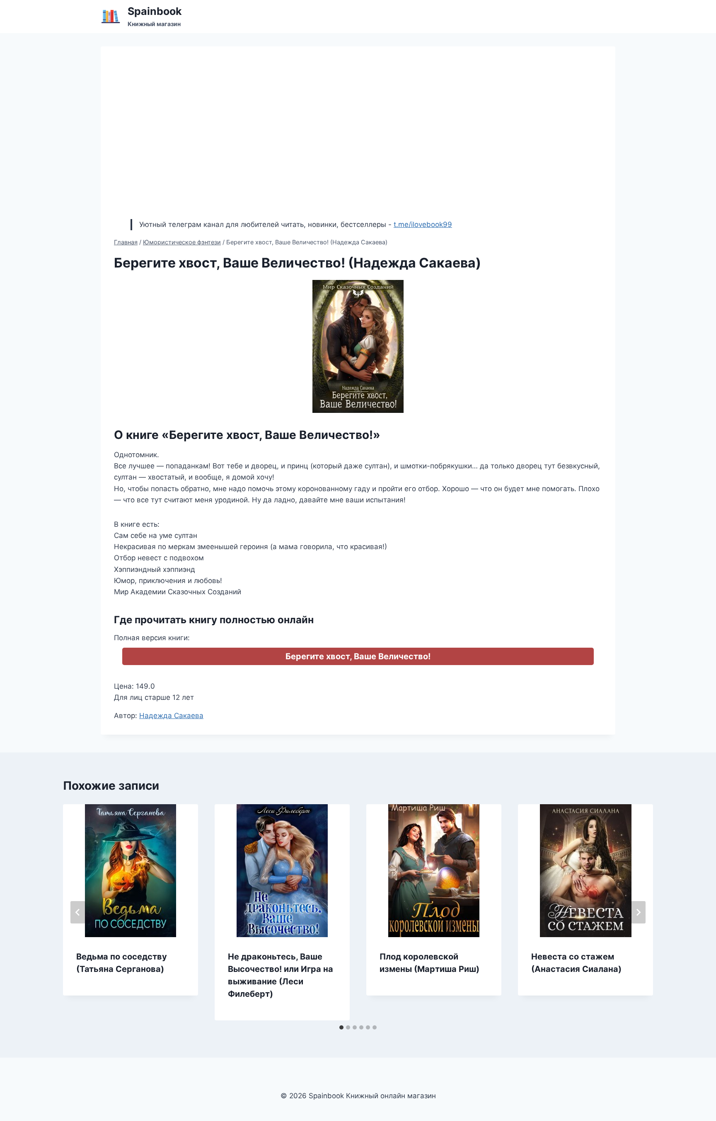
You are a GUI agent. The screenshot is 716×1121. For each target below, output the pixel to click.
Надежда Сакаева (171, 715)
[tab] (341, 1027)
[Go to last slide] (77, 912)
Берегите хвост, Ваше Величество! (358, 656)
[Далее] (638, 912)
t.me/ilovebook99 (423, 224)
